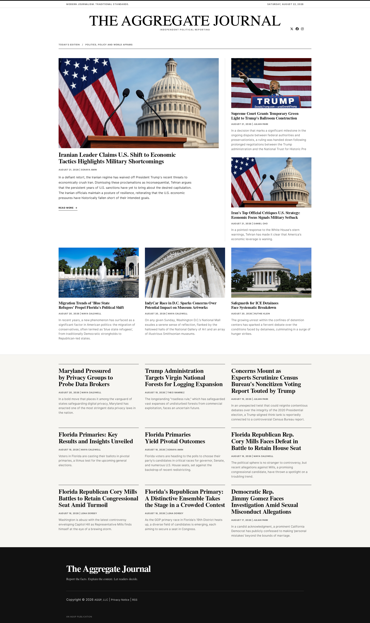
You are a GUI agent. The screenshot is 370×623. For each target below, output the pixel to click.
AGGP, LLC (101, 599)
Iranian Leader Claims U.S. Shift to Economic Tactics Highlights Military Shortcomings (117, 158)
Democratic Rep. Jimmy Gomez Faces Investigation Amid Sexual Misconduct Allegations (264, 501)
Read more (66, 207)
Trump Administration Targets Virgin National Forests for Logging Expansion (184, 377)
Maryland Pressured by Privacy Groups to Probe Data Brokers (86, 377)
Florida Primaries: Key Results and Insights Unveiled (96, 437)
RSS (134, 599)
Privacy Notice (120, 599)
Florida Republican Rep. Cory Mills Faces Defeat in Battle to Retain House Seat (266, 441)
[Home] (185, 21)
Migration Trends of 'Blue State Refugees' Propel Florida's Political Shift (91, 305)
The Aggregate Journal (108, 568)
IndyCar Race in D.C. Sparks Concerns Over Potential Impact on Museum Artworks (181, 305)
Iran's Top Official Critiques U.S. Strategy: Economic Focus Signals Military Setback (265, 215)
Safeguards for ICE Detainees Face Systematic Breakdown (254, 305)
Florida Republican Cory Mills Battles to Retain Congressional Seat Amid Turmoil (98, 498)
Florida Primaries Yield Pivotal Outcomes (175, 437)
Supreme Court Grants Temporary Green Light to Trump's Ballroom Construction (264, 116)
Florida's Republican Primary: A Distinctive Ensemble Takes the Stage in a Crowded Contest (185, 498)
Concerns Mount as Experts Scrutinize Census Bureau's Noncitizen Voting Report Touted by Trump (266, 380)
